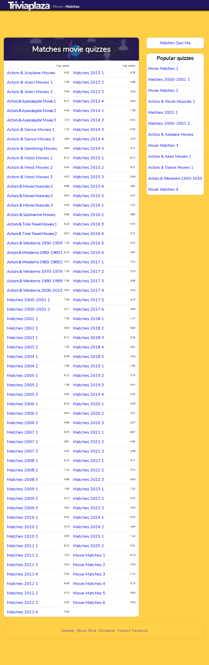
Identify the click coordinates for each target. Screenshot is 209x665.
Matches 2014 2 (88, 120)
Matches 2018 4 (88, 347)
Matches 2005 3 (22, 394)
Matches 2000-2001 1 (28, 300)
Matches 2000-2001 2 (28, 309)
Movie (57, 6)
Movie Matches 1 (89, 555)
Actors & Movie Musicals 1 (30, 186)
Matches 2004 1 (22, 356)
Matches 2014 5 (88, 148)
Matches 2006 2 (22, 413)
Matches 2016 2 (88, 215)
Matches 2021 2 (88, 442)
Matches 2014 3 (88, 129)
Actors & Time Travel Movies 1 (32, 224)
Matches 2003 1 (22, 338)
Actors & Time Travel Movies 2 (32, 233)
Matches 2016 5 (88, 243)
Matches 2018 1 (88, 319)
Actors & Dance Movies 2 (31, 139)
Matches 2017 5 (88, 300)
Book (92, 630)
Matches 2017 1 (88, 262)
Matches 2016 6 (88, 252)
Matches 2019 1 (88, 366)
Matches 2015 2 (88, 167)
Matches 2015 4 (88, 186)
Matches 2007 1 (22, 432)
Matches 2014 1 (88, 111)
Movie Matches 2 (89, 565)
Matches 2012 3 (22, 602)
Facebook (140, 630)
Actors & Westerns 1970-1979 (34, 271)
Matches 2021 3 (88, 451)
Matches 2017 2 (88, 271)
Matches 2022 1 (88, 461)
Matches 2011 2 (22, 555)
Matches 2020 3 (88, 423)
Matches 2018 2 (88, 328)
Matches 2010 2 (22, 527)
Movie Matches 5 (89, 593)
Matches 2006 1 (22, 404)
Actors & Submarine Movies (31, 215)
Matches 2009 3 (22, 508)
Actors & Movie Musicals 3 (30, 205)
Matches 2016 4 (88, 233)
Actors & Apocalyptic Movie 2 (31, 111)
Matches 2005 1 (22, 375)
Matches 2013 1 (88, 73)
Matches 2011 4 (22, 574)
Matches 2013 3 (88, 92)
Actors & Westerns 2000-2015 (34, 290)
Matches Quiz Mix (175, 43)
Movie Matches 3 (89, 574)
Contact (123, 630)
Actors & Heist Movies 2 (30, 167)
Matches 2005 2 (22, 385)
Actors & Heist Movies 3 (30, 177)
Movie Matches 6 (89, 602)
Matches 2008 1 (22, 461)
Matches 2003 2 (22, 347)
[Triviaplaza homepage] (29, 6)
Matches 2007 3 (22, 451)
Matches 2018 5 (88, 356)
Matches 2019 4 (88, 394)
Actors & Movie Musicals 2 (30, 196)
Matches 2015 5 (88, 196)
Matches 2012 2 (22, 593)
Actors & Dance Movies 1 (31, 129)
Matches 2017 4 (88, 290)
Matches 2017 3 (88, 281)
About (81, 630)
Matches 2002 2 (22, 328)
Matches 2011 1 (22, 546)
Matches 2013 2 (88, 82)
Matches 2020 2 (88, 413)
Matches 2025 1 (88, 536)
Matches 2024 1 (88, 517)
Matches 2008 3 (22, 479)
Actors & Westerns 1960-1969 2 (35, 262)
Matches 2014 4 (88, 139)
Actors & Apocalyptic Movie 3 (31, 120)
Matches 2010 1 (22, 517)
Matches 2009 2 (22, 498)
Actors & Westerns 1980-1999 (34, 281)
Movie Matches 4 (89, 584)
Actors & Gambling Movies (32, 148)
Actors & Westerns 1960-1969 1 (35, 252)
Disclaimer (107, 630)
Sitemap (67, 630)
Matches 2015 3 (88, 177)
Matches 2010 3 (22, 536)
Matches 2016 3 (88, 224)
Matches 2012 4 (22, 612)
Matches (71, 6)
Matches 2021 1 (88, 432)
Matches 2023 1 (88, 489)
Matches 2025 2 (88, 546)
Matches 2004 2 (22, 366)
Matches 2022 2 (88, 470)
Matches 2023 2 (88, 498)
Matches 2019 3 (88, 385)
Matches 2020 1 (88, 404)
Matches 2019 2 (88, 375)
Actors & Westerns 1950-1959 (34, 243)
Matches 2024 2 (88, 527)
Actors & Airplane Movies (31, 73)
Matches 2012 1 (22, 584)
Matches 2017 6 (88, 309)
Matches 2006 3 (22, 423)
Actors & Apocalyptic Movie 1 (31, 101)
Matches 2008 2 (22, 470)
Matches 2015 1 (88, 158)
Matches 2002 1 (22, 319)
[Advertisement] (104, 23)
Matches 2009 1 (22, 489)
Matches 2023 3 (88, 508)
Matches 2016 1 (88, 205)
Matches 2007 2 (22, 442)
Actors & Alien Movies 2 (30, 92)
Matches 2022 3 (88, 479)
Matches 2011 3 (22, 565)
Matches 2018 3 (88, 338)
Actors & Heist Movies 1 (30, 158)
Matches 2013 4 (88, 101)
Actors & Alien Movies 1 (30, 82)
